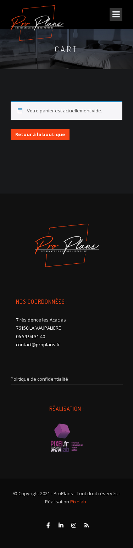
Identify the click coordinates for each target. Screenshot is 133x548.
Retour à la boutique (40, 134)
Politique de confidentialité (39, 379)
